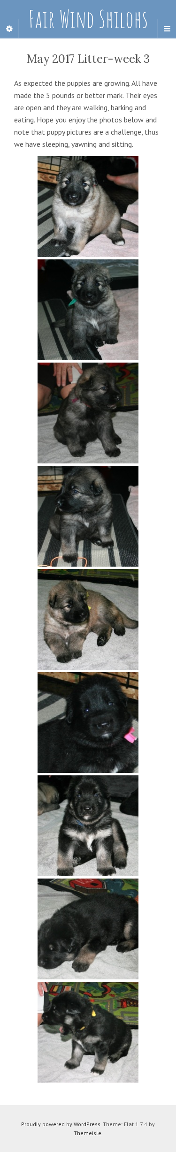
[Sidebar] (9, 28)
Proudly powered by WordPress (60, 1124)
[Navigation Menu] (166, 28)
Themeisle (87, 1133)
